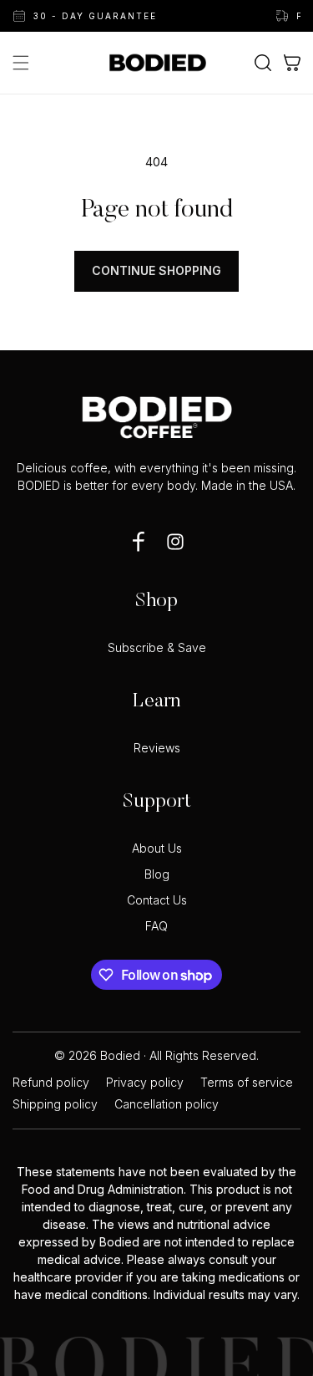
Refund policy (51, 1082)
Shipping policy (55, 1104)
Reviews (157, 748)
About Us (157, 848)
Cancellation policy (166, 1104)
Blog (156, 874)
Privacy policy (145, 1082)
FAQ (156, 926)
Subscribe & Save (157, 648)
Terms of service (246, 1082)
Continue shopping (156, 270)
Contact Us (157, 900)
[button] (21, 62)
